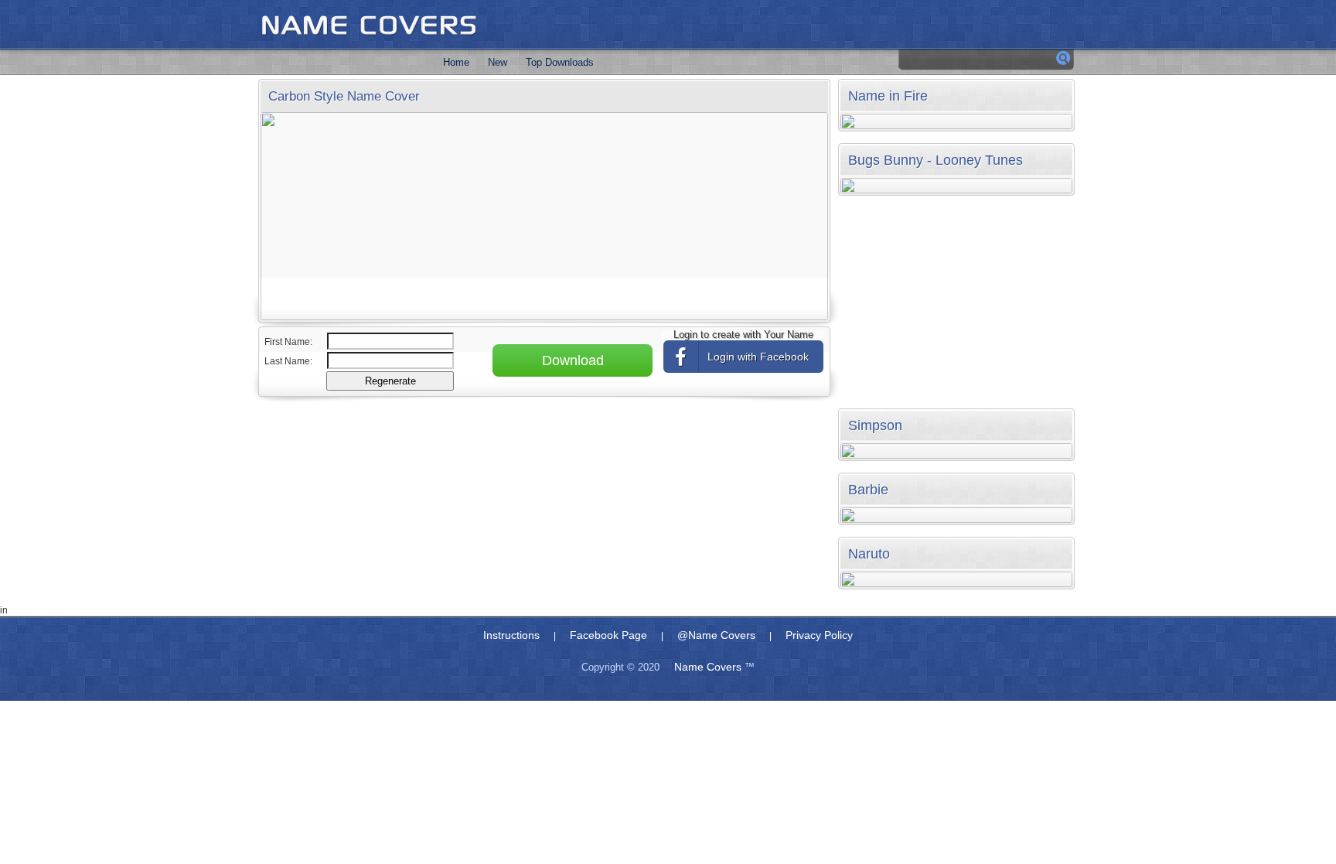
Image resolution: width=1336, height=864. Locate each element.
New (497, 62)
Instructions (511, 635)
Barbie (868, 489)
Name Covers (707, 667)
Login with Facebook (758, 356)
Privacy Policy (819, 635)
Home (456, 62)
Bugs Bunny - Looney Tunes (935, 160)
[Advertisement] (545, 454)
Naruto (869, 554)
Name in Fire (888, 96)
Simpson (875, 425)
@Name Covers (716, 635)
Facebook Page (608, 635)
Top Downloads (560, 62)
